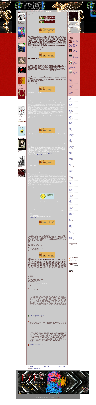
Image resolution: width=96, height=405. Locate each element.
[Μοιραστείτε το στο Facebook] (45, 283)
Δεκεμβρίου (70, 85)
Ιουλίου (70, 79)
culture (40, 154)
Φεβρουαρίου (71, 91)
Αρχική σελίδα (20, 8)
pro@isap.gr (47, 83)
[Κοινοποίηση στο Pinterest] (46, 283)
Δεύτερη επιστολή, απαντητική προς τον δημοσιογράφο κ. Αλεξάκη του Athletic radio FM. (73, 56)
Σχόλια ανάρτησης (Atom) (35, 368)
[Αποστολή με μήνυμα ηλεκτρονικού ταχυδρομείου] (42, 283)
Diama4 (31, 344)
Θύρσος (31, 315)
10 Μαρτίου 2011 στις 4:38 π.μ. (39, 344)
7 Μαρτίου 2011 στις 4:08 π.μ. (39, 315)
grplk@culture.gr (47, 84)
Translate (73, 28)
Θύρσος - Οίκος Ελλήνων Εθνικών (25, 4)
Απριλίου (70, 99)
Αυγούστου (70, 172)
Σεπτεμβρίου (70, 86)
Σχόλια (71, 260)
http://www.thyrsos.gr (33, 217)
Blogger (57, 397)
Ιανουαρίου (70, 110)
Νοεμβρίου (70, 104)
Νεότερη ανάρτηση (31, 366)
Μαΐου (70, 81)
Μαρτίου (70, 109)
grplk (38, 154)
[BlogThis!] (43, 283)
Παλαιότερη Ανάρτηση (62, 366)
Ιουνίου (70, 80)
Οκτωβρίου (70, 122)
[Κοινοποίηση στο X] (44, 283)
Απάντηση (31, 312)
